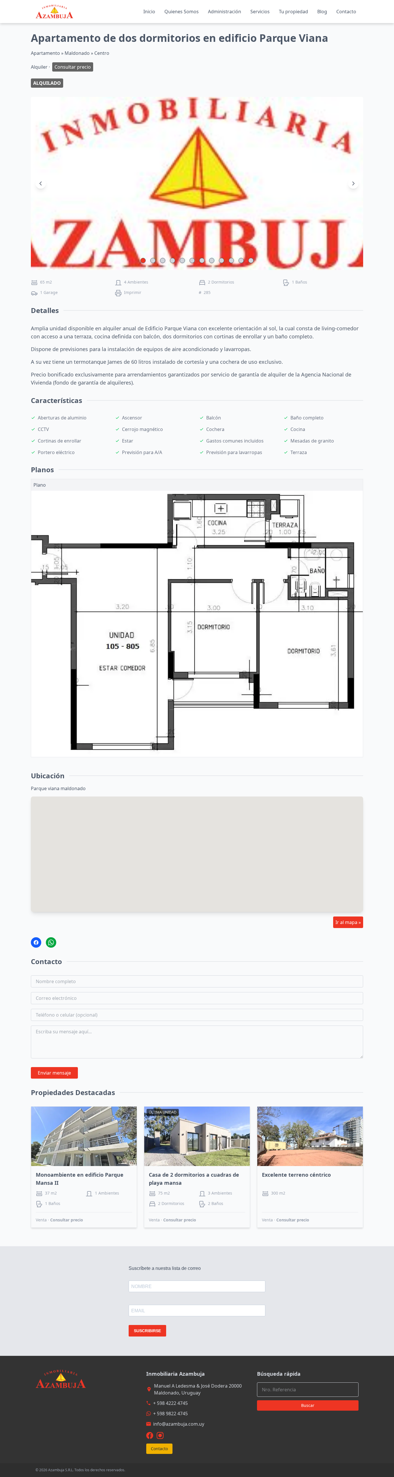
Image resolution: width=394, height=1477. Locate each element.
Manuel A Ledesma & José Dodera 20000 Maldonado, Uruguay (198, 1389)
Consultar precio (66, 1220)
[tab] (143, 260)
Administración (224, 11)
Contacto (346, 11)
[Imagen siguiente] (353, 183)
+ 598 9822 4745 (170, 1413)
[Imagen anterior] (40, 183)
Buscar (307, 1405)
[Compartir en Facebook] (36, 942)
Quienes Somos (181, 11)
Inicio (149, 11)
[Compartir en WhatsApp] (51, 942)
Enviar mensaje (54, 1073)
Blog (322, 11)
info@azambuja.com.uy (178, 1424)
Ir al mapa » (348, 922)
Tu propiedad (293, 11)
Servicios (260, 11)
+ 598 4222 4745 (170, 1403)
